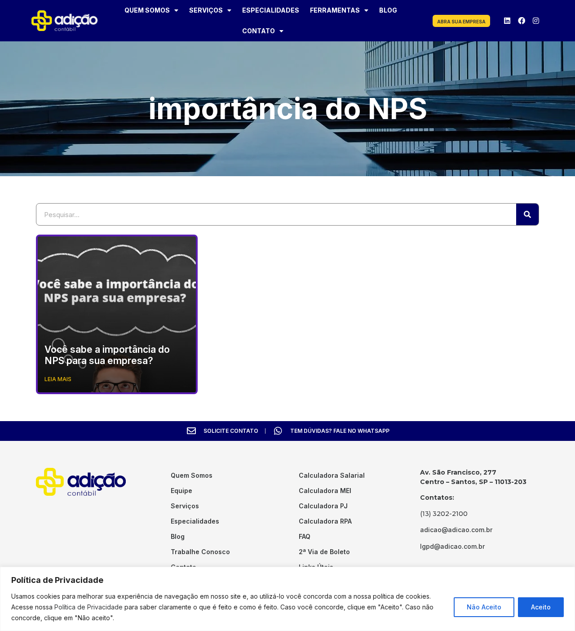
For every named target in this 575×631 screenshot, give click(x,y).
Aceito (541, 607)
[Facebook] (521, 20)
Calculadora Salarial (332, 475)
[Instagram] (536, 20)
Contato (258, 31)
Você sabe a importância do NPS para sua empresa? (107, 355)
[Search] (527, 214)
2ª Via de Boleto (324, 551)
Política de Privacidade (88, 607)
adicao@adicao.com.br (456, 529)
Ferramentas (335, 10)
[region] (287, 599)
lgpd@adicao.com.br (452, 546)
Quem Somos (147, 10)
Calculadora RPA (325, 521)
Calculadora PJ (323, 506)
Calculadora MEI (325, 490)
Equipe (181, 490)
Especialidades (270, 10)
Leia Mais (57, 379)
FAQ (304, 536)
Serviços (206, 10)
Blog (388, 10)
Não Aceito (484, 607)
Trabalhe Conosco (200, 551)
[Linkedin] (507, 20)
